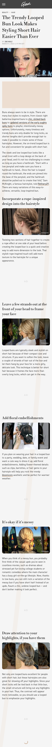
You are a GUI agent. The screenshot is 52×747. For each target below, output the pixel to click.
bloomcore (7, 475)
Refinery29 (43, 183)
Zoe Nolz (8, 42)
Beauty (5, 12)
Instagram (45, 233)
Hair (13, 12)
